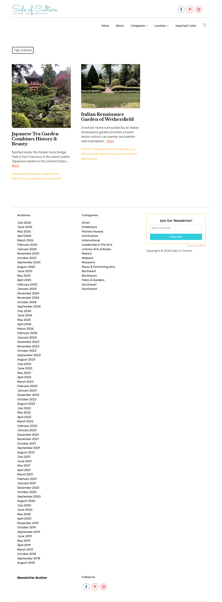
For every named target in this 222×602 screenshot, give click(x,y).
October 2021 (26, 443)
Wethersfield (90, 158)
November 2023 (28, 346)
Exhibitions (89, 227)
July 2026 (24, 222)
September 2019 (28, 532)
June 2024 (24, 315)
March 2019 (25, 549)
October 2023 (26, 350)
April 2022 (24, 417)
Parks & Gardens (93, 280)
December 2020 (28, 487)
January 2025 (27, 289)
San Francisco (21, 178)
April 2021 (24, 470)
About (120, 25)
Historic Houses (92, 231)
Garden (18, 173)
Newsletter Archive (32, 577)
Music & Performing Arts (98, 267)
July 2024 (24, 311)
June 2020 (24, 509)
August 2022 (26, 403)
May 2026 (24, 231)
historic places (32, 173)
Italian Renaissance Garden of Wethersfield (107, 117)
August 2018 (26, 562)
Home (105, 25)
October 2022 (26, 399)
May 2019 (23, 540)
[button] (205, 25)
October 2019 (26, 527)
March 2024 (25, 328)
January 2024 (27, 337)
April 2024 (24, 324)
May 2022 (24, 412)
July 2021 (24, 456)
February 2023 (27, 386)
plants (105, 154)
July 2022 (24, 408)
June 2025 (24, 271)
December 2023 (28, 342)
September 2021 (28, 448)
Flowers (87, 149)
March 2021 (25, 474)
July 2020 (24, 505)
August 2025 (26, 267)
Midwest (88, 258)
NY (97, 154)
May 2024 (24, 320)
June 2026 (24, 227)
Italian (121, 149)
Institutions (90, 236)
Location (160, 25)
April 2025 (24, 280)
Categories (138, 25)
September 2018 (28, 558)
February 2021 (27, 479)
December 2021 (28, 434)
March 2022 (25, 421)
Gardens (99, 149)
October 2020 (27, 492)
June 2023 (24, 368)
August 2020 (26, 501)
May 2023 (24, 373)
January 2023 (27, 390)
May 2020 (24, 514)
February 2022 (27, 426)
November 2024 (28, 297)
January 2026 (27, 249)
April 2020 (24, 518)
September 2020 (29, 496)
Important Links (186, 25)
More (15, 166)
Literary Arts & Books (96, 249)
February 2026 (27, 244)
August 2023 (26, 359)
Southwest (89, 289)
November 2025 (28, 253)
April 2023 (24, 377)
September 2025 (29, 262)
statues (36, 178)
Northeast (89, 271)
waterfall (56, 178)
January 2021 (26, 483)
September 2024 (29, 306)
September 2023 (29, 355)
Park (55, 173)
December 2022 (28, 395)
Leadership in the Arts (97, 244)
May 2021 (23, 465)
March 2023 (25, 381)
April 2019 (24, 545)
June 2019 (24, 536)
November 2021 (28, 439)
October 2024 (26, 302)
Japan (47, 173)
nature (131, 149)
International (91, 240)
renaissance (118, 154)
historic (110, 149)
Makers (87, 253)
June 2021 (24, 461)
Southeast (89, 284)
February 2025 (27, 284)
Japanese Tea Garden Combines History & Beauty (35, 138)
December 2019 (28, 523)
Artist (86, 222)
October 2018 (26, 554)
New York (88, 154)
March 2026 (25, 240)
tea (46, 178)
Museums (88, 262)
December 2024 (28, 293)
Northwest (89, 275)
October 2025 (26, 258)
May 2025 (24, 275)
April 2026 (24, 236)
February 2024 (27, 333)
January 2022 (27, 430)
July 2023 (24, 364)
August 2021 (26, 452)
